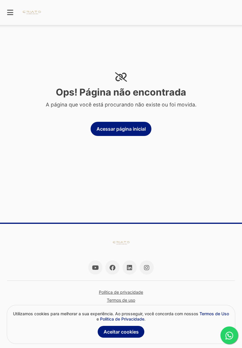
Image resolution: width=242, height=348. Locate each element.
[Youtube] (95, 267)
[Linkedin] (129, 267)
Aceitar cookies (121, 332)
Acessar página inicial (121, 129)
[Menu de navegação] (10, 12)
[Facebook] (112, 267)
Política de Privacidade (122, 318)
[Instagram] (147, 267)
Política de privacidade (121, 292)
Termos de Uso (214, 313)
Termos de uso (121, 300)
